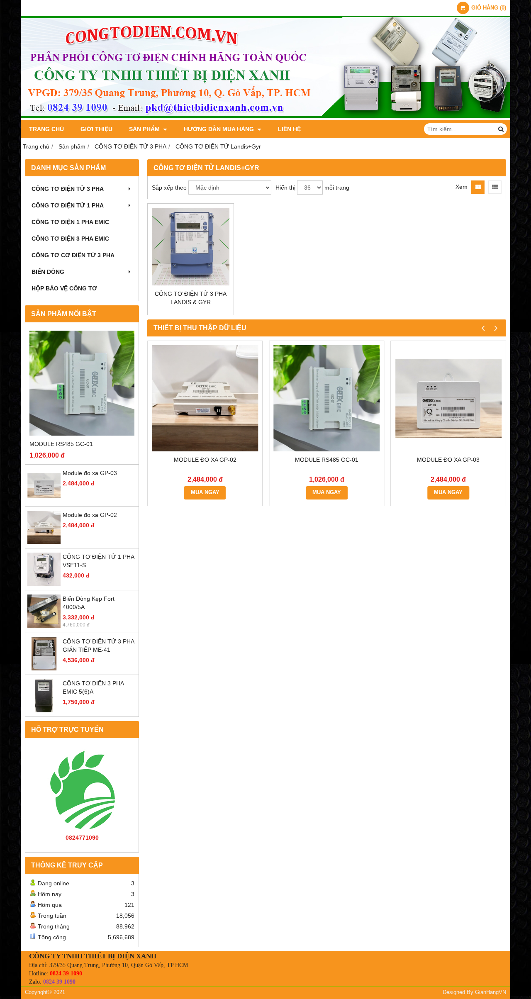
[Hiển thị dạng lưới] (478, 187)
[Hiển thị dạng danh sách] (495, 187)
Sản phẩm (145, 129)
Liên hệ (289, 129)
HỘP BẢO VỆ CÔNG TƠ (64, 288)
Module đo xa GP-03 (90, 473)
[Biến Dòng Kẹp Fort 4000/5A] (44, 625)
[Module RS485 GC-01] (81, 383)
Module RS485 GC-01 (61, 444)
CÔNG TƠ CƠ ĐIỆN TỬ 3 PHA (73, 255)
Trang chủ (46, 129)
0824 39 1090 (66, 973)
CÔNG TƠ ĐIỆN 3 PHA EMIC (70, 238)
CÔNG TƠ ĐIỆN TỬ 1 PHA (68, 205)
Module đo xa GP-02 (90, 515)
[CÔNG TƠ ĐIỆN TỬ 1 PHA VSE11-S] (44, 583)
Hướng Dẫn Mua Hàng (220, 129)
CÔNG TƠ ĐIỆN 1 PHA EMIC (70, 222)
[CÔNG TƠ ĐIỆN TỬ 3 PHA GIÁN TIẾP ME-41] (44, 668)
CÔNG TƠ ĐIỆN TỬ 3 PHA (68, 188)
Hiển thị (285, 187)
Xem (461, 186)
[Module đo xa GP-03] (44, 500)
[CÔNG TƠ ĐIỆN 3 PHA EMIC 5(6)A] (44, 710)
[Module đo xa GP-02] (44, 541)
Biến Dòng (48, 271)
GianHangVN (490, 992)
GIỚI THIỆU (96, 129)
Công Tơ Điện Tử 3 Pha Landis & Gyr (191, 297)
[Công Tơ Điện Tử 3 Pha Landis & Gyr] (190, 246)
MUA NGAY (205, 492)
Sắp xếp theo (169, 187)
